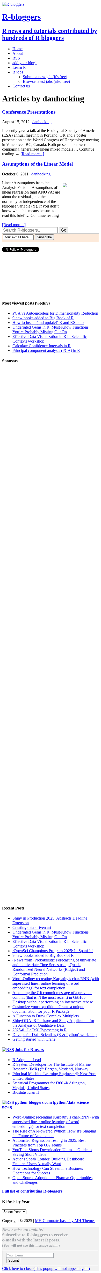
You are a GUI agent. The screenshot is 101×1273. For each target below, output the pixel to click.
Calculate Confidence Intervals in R (41, 346)
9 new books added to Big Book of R (43, 318)
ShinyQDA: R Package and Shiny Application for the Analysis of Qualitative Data (53, 1022)
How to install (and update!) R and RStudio (48, 322)
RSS (16, 58)
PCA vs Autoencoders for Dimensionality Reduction (55, 313)
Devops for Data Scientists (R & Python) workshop (54, 1034)
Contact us (21, 86)
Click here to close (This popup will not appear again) (46, 1268)
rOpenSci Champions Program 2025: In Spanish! (52, 951)
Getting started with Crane (33, 1039)
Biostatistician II (25, 1092)
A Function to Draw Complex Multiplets (45, 1016)
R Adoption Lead (26, 1059)
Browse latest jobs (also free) (46, 81)
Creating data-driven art (31, 927)
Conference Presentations (28, 112)
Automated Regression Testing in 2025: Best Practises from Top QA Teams (48, 1142)
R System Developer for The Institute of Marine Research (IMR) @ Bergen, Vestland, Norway (51, 1066)
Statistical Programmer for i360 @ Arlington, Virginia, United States (49, 1085)
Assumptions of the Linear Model (37, 164)
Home (17, 49)
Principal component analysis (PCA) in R (46, 350)
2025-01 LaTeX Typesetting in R (39, 1030)
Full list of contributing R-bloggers (32, 1191)
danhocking (42, 122)
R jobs (17, 72)
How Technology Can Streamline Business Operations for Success (47, 1170)
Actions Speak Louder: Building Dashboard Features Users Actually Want (48, 1161)
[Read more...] (32, 154)
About (17, 53)
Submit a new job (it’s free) (45, 77)
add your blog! (24, 63)
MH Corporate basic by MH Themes (65, 1220)
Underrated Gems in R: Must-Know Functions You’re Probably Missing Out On (50, 329)
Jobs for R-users (29, 1049)
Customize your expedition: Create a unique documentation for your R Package (48, 1008)
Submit (13, 1260)
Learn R (19, 67)
